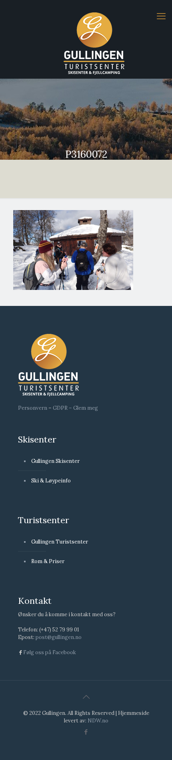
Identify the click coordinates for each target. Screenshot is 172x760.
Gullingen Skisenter (55, 461)
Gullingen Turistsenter (59, 541)
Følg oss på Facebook (49, 652)
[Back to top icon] (86, 697)
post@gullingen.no (59, 637)
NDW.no (98, 720)
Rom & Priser (47, 561)
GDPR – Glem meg (75, 408)
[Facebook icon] (86, 732)
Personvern (32, 408)
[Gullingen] (94, 43)
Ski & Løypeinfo (51, 480)
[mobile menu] (161, 16)
